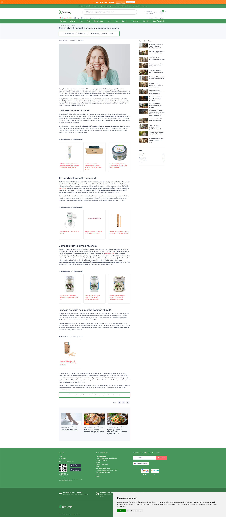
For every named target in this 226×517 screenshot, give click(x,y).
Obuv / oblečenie (158, 21)
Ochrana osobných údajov (103, 472)
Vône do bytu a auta (107, 33)
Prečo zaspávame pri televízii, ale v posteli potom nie (155, 98)
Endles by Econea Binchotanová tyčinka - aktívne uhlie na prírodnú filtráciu (93, 166)
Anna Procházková (112, 427)
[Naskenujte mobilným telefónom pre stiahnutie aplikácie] (63, 468)
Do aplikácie (130, 2)
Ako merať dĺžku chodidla (103, 468)
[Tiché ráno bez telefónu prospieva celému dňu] (143, 65)
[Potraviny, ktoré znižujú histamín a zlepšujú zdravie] (94, 419)
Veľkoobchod (95, 18)
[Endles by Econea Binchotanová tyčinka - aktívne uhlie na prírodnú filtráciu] (94, 151)
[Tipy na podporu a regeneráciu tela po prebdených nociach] (143, 127)
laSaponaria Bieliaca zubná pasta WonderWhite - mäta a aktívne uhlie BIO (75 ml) (69, 165)
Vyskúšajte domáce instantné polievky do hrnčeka (155, 105)
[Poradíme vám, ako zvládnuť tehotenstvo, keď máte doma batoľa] (143, 91)
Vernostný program (101, 460)
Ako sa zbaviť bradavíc (69, 430)
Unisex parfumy (94, 33)
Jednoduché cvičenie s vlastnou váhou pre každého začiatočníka (156, 46)
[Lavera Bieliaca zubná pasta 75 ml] (69, 219)
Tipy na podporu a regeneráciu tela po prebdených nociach (155, 127)
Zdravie (73, 25)
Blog (77, 18)
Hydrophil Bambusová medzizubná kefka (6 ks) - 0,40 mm (68, 363)
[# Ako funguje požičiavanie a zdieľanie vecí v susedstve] (143, 85)
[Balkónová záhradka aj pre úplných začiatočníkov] (143, 52)
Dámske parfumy (69, 33)
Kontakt (163, 18)
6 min (73, 40)
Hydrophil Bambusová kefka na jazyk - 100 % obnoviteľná (119, 232)
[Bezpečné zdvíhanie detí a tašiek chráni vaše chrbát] (143, 78)
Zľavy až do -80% (67, 18)
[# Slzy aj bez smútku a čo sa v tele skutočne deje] (143, 133)
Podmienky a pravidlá (102, 464)
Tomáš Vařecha (63, 40)
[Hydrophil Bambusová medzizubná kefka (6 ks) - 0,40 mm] (69, 349)
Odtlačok (98, 474)
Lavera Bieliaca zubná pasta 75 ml (69, 232)
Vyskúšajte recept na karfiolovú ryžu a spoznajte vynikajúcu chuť (117, 432)
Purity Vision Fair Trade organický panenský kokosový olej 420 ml (92, 297)
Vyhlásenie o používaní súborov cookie (107, 470)
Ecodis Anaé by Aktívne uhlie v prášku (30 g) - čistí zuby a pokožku (118, 165)
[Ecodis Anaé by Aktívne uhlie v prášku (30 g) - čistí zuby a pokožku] (119, 151)
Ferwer (62, 25)
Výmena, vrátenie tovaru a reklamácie (106, 458)
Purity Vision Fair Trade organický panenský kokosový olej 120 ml (117, 297)
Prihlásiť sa (161, 457)
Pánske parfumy (82, 33)
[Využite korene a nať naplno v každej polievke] (143, 72)
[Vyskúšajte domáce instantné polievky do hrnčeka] (143, 105)
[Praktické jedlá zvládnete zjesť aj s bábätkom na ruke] (143, 140)
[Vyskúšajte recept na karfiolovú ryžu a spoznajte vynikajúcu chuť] (117, 419)
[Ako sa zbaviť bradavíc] (71, 419)
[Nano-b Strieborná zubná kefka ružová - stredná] (94, 219)
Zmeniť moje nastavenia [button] (134, 511)
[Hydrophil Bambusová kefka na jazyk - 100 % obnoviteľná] (119, 219)
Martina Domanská (89, 427)
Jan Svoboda (65, 427)
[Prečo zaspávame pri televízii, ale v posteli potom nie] (143, 98)
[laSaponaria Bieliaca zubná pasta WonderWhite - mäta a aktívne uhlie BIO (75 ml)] (69, 151)
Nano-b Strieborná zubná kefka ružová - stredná (93, 232)
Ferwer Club (153, 18)
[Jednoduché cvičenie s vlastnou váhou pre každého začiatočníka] (143, 46)
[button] (75, 465)
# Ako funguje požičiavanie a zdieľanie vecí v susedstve (156, 85)
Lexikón (85, 18)
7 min (75, 427)
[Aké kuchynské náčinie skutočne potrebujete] (143, 120)
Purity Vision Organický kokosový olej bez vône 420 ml (69, 297)
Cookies (98, 476)
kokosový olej (109, 254)
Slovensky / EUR (141, 463)
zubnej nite (62, 188)
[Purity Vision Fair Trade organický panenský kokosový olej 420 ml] (94, 283)
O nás (60, 456)
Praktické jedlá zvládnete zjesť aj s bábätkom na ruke (156, 140)
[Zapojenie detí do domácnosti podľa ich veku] (143, 59)
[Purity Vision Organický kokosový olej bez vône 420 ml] (69, 283)
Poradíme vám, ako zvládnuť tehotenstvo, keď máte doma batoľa (156, 91)
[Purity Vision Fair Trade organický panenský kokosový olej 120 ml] (119, 283)
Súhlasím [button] (121, 511)
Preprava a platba (101, 456)
